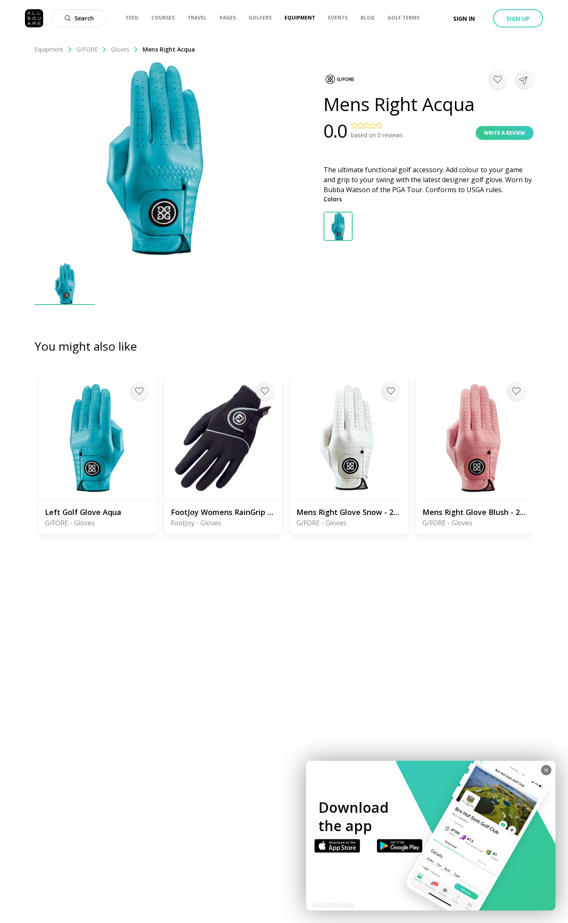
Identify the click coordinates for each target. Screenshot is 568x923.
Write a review (504, 132)
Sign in (464, 18)
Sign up (518, 18)
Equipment (49, 49)
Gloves (120, 49)
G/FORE (87, 49)
